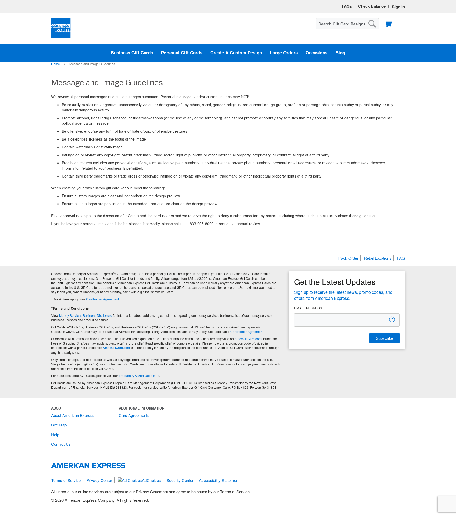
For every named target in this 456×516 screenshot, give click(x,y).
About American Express (72, 415)
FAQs (347, 6)
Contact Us (61, 444)
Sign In (398, 6)
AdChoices (151, 480)
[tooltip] (392, 319)
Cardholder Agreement (102, 299)
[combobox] (347, 23)
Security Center (180, 480)
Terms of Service (66, 480)
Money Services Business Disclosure (85, 315)
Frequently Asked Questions (139, 375)
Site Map (58, 424)
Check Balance (372, 6)
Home (56, 64)
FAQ (401, 258)
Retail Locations (377, 258)
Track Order (348, 258)
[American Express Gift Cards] (61, 28)
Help (55, 434)
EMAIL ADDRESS (308, 308)
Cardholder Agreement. (247, 331)
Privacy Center (99, 480)
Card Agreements (134, 415)
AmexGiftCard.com (248, 338)
